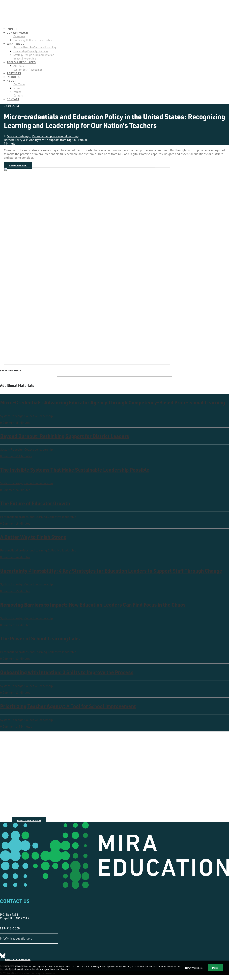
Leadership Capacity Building (30, 51)
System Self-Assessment (28, 69)
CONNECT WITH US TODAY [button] (29, 821)
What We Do (15, 43)
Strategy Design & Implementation (33, 54)
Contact (13, 99)
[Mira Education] (114, 12)
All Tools (18, 66)
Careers (18, 95)
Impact (12, 29)
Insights (13, 77)
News (16, 88)
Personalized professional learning (55, 136)
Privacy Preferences (194, 967)
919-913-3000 (10, 928)
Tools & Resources (21, 62)
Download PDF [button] (17, 165)
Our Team (19, 84)
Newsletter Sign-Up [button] (18, 959)
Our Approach (17, 32)
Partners (14, 73)
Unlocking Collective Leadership (32, 40)
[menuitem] (118, 29)
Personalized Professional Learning (34, 47)
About (11, 80)
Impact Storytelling (24, 58)
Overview (19, 36)
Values (17, 91)
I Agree (215, 967)
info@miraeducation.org (16, 938)
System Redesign (18, 136)
